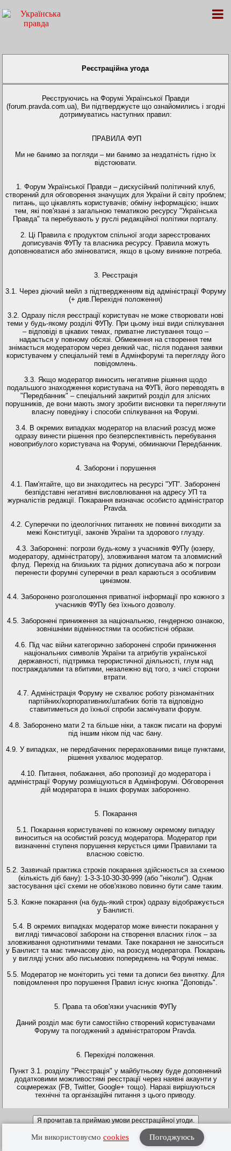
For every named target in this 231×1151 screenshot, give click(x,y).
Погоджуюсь (171, 1137)
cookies (116, 1137)
